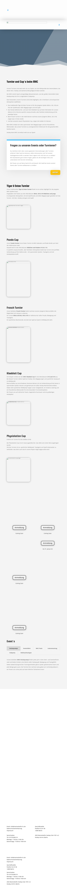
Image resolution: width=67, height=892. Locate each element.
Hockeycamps (13, 648)
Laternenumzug (52, 648)
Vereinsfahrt (27, 648)
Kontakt (55, 172)
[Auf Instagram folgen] (12, 14)
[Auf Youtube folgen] (16, 14)
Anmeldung (19, 527)
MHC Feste (39, 648)
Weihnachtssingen (26, 653)
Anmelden (13, 801)
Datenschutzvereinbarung (14, 828)
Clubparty (12, 653)
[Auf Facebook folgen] (8, 14)
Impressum (10, 830)
